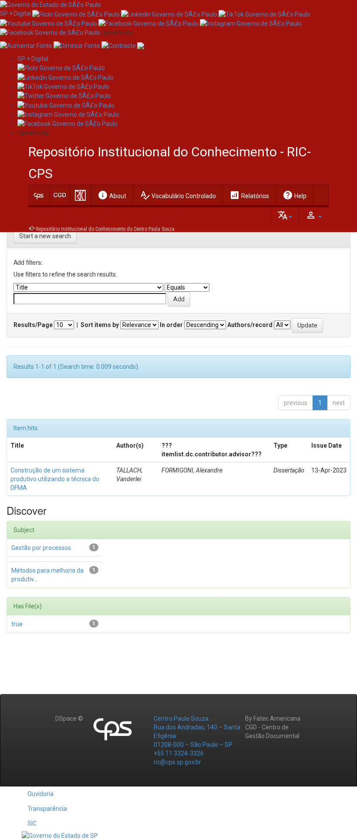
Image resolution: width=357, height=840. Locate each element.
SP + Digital (15, 13)
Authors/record (250, 324)
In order (171, 324)
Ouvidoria (40, 793)
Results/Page (33, 324)
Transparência (47, 808)
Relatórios (249, 195)
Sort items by (100, 324)
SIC (32, 823)
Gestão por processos (41, 547)
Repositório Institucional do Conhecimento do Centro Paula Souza (105, 229)
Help (294, 195)
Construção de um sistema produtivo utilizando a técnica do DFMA (54, 479)
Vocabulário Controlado (178, 195)
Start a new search (45, 236)
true (17, 624)
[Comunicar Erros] (140, 45)
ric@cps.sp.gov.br (177, 762)
